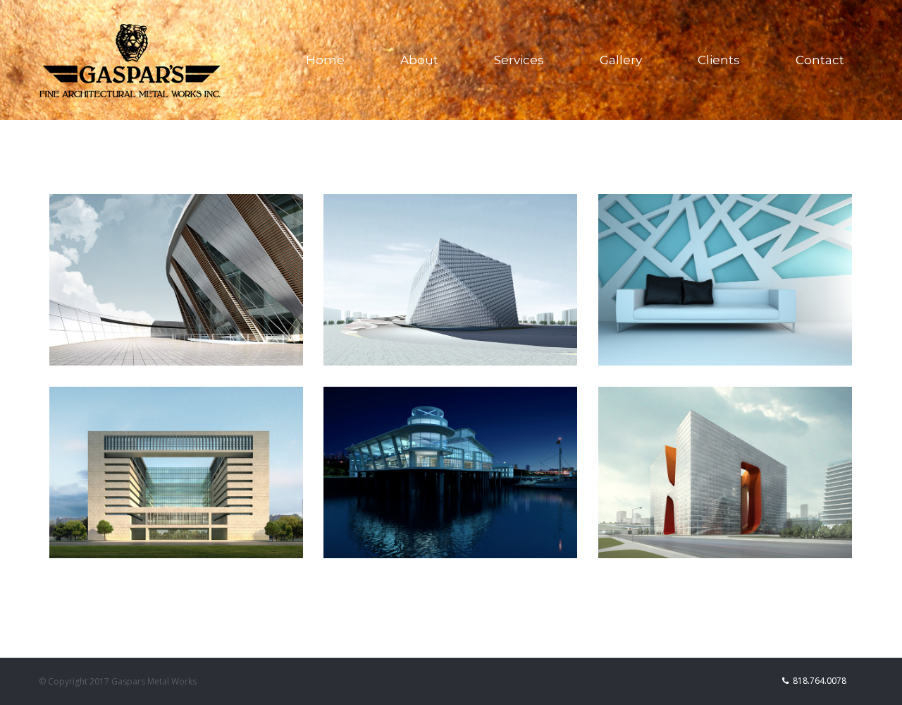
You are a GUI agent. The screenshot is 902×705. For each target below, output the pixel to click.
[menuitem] (334, 60)
